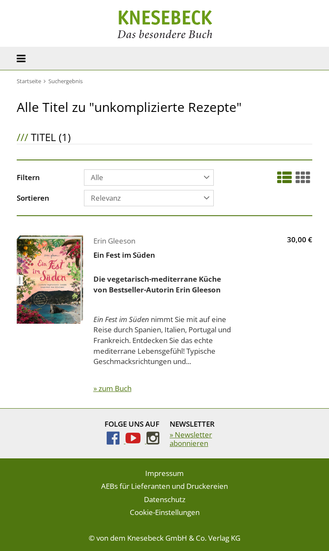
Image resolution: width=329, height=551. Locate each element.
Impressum (164, 473)
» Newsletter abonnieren (191, 439)
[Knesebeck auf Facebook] (116, 441)
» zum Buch (112, 388)
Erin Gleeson (114, 241)
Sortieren (33, 198)
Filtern (28, 178)
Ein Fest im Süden (124, 255)
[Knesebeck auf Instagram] (153, 441)
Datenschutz (164, 499)
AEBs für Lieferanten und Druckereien (164, 486)
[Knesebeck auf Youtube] (136, 441)
